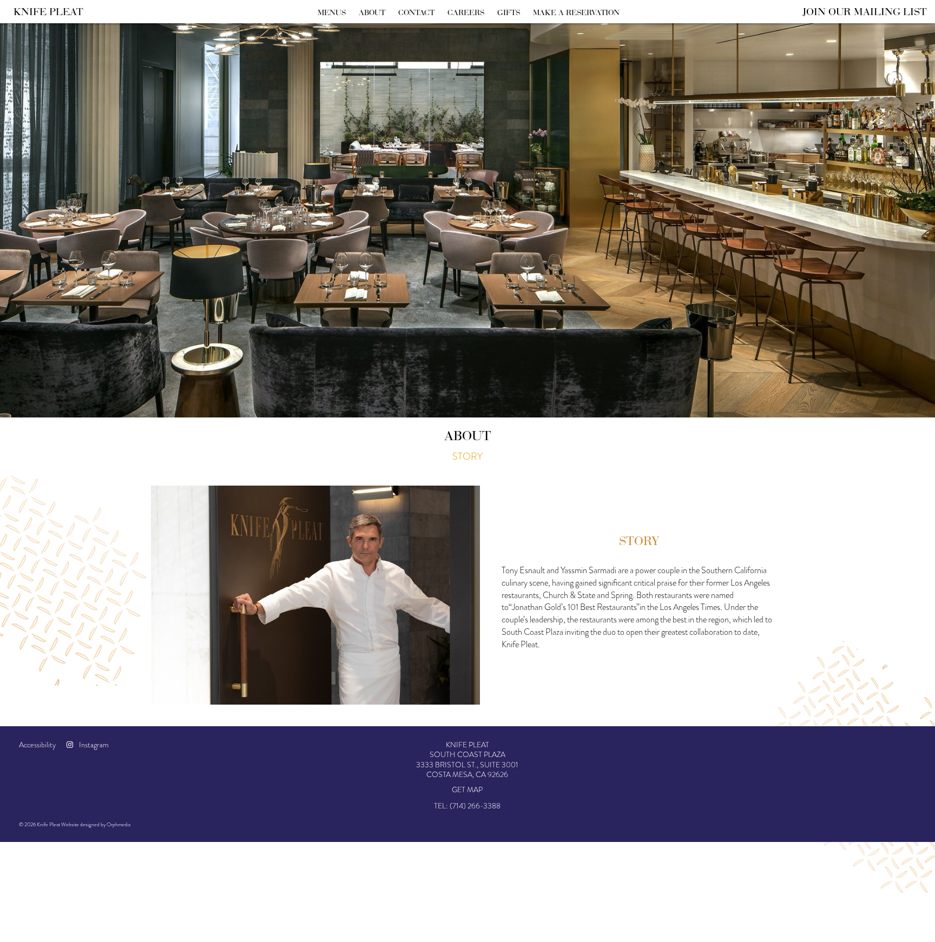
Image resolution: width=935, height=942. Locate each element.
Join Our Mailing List (864, 11)
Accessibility (37, 744)
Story (467, 456)
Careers (465, 13)
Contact (416, 13)
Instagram (93, 744)
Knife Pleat (48, 11)
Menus (332, 13)
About (372, 13)
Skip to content (41, 50)
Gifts (508, 13)
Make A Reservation (576, 13)
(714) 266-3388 (475, 805)
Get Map (467, 789)
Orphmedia (118, 824)
